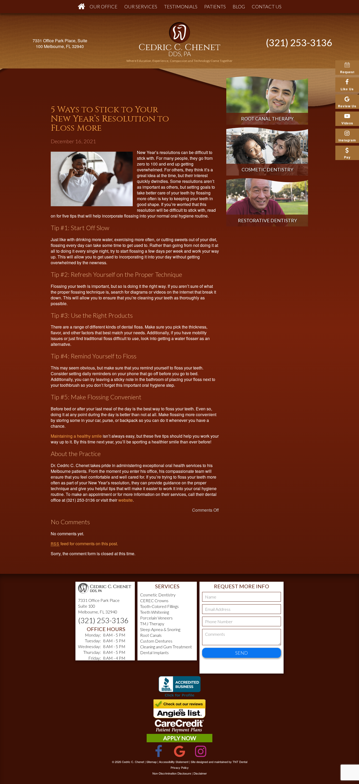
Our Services (140, 6)
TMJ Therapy (152, 623)
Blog (239, 6)
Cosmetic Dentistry (158, 594)
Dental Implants (154, 652)
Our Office (103, 6)
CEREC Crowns (154, 600)
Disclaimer (200, 773)
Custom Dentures (156, 640)
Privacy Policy (180, 767)
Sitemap (151, 762)
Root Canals (151, 635)
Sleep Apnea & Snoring (160, 629)
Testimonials (180, 6)
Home (80, 6)
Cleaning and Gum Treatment (166, 646)
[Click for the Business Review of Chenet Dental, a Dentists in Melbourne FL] (179, 687)
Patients (215, 6)
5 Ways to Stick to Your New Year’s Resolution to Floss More (110, 119)
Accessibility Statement (173, 762)
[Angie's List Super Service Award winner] (179, 716)
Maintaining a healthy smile (76, 436)
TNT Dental (240, 762)
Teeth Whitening (154, 612)
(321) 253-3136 (299, 42)
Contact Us (266, 6)
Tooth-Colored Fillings (159, 606)
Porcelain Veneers (156, 617)
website (125, 500)
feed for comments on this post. (84, 544)
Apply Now (179, 737)
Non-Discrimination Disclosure (171, 773)
